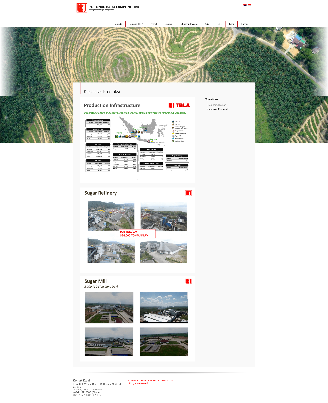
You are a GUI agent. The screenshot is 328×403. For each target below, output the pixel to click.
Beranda (118, 24)
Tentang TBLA (136, 24)
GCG (207, 24)
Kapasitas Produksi (217, 109)
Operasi (168, 24)
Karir (231, 24)
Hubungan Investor (189, 24)
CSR (219, 24)
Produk (154, 24)
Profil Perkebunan (216, 104)
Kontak (244, 24)
